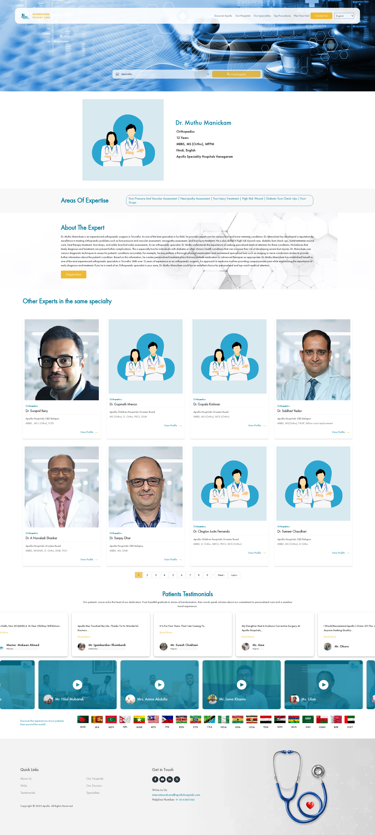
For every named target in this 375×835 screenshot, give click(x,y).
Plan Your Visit (301, 15)
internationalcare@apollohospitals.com (176, 795)
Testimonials (27, 793)
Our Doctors (94, 786)
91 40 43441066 (185, 799)
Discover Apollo (223, 15)
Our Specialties (262, 15)
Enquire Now (73, 274)
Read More (60, 632)
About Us (26, 779)
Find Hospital (238, 74)
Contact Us (321, 15)
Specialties (93, 793)
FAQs (23, 786)
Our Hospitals (243, 15)
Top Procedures (282, 15)
